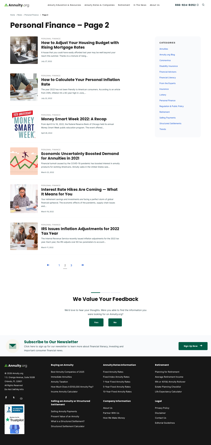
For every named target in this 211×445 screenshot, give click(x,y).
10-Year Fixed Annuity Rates (117, 391)
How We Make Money (114, 417)
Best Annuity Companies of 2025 (67, 371)
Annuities (163, 49)
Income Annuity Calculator (64, 391)
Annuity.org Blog (167, 54)
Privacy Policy (162, 408)
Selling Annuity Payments (64, 411)
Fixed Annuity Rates (113, 371)
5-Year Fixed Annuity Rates (117, 386)
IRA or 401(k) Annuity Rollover (170, 381)
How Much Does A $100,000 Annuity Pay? (72, 386)
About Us (154, 5)
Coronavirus (165, 60)
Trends (162, 129)
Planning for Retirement (167, 371)
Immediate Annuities (61, 376)
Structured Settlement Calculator (68, 426)
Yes (96, 322)
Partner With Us (111, 413)
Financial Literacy (167, 77)
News (20, 15)
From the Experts (167, 83)
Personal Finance (32, 15)
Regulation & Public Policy (171, 106)
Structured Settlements (170, 123)
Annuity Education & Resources (64, 5)
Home (12, 15)
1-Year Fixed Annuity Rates (116, 381)
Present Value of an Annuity (65, 416)
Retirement (124, 5)
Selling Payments (167, 117)
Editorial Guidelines (165, 422)
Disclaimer (160, 413)
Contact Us (160, 417)
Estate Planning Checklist (168, 386)
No (115, 322)
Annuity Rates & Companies (100, 5)
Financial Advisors (167, 72)
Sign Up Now (191, 346)
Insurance (164, 89)
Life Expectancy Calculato (168, 391)
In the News (140, 5)
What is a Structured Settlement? (68, 421)
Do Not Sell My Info (14, 389)
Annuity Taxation (59, 381)
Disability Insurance (168, 66)
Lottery (162, 94)
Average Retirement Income (169, 376)
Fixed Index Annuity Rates (116, 376)
